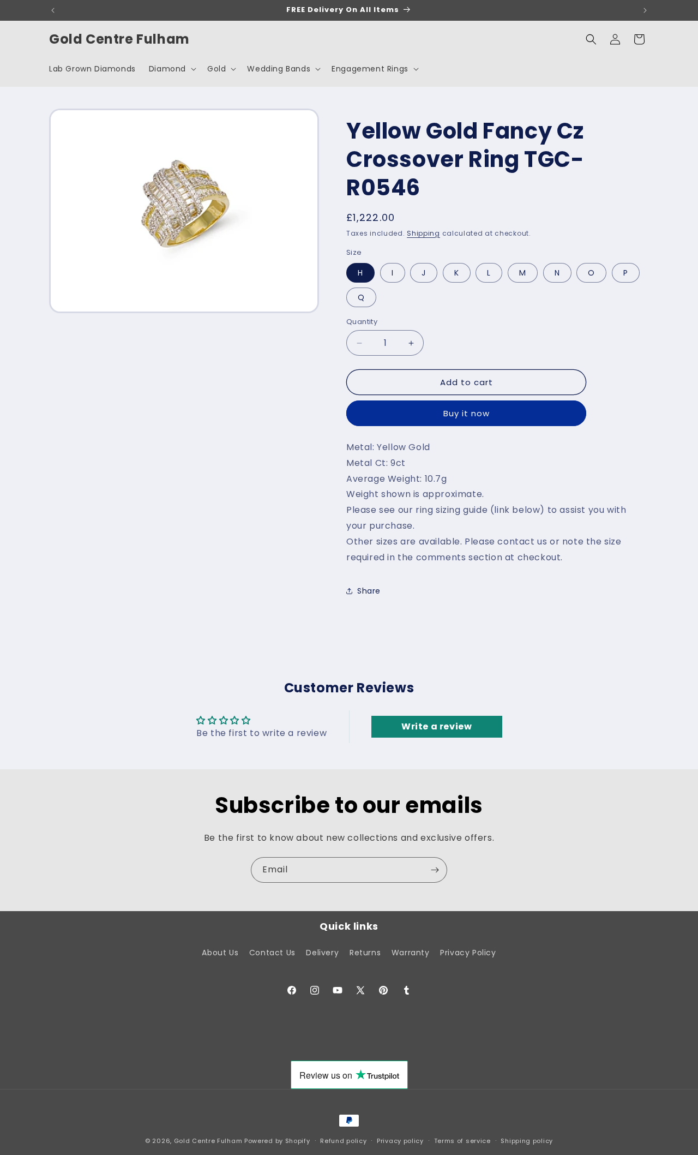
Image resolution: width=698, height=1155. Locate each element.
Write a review (436, 726)
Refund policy (343, 1140)
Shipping (423, 233)
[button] (171, 68)
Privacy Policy (468, 952)
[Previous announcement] (53, 10)
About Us (220, 952)
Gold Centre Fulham (208, 1140)
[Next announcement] (645, 10)
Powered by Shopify (277, 1140)
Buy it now (466, 413)
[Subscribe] (435, 870)
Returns (365, 952)
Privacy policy (400, 1140)
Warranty (411, 952)
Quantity (361, 321)
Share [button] (369, 590)
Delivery (322, 952)
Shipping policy (527, 1140)
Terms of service (462, 1140)
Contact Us (272, 952)
